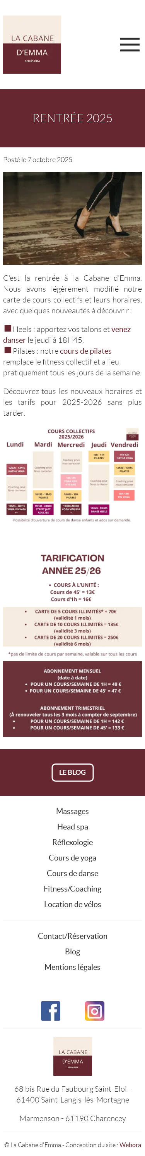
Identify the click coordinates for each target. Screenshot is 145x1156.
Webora (130, 1144)
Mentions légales (72, 967)
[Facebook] (50, 1006)
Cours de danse (72, 873)
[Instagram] (94, 1006)
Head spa (72, 827)
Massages (72, 811)
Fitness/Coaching (72, 889)
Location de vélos (72, 904)
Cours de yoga (72, 858)
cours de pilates (86, 351)
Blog (72, 951)
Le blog (72, 772)
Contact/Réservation (72, 936)
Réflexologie (72, 842)
